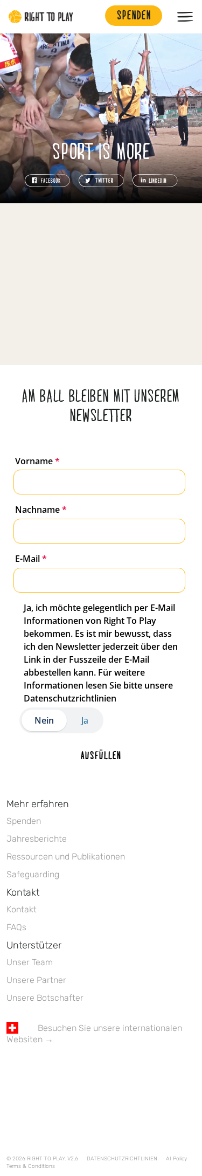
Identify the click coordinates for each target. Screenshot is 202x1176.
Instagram (58, 1071)
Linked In (80, 1071)
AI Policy (176, 1159)
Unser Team (29, 962)
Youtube (103, 1071)
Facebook (12, 1071)
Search (92, 17)
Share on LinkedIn (155, 180)
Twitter (35, 1071)
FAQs (16, 927)
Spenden (23, 821)
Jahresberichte (36, 839)
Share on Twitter (101, 180)
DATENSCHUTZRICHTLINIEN (122, 1159)
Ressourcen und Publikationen (65, 856)
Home (41, 16)
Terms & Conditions (30, 1166)
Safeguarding (32, 874)
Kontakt (21, 909)
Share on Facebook (47, 180)
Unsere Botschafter (44, 998)
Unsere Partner (36, 980)
